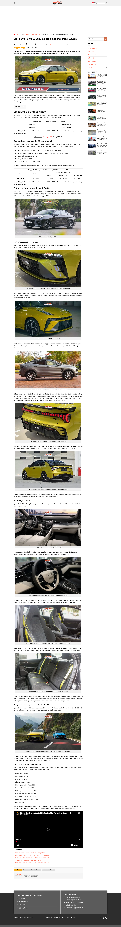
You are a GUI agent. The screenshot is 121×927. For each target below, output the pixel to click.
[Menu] (15, 3)
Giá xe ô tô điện (92, 61)
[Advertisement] (60, 18)
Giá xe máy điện (92, 55)
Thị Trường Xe (78, 902)
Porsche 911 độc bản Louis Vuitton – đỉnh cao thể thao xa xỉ (102, 124)
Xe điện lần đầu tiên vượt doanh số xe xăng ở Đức (30, 853)
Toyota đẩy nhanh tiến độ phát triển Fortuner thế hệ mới (101, 82)
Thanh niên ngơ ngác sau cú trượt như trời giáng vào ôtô (102, 131)
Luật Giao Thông (93, 64)
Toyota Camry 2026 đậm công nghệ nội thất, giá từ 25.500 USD (102, 145)
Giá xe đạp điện (92, 48)
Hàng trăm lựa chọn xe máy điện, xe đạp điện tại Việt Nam (32, 862)
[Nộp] (105, 39)
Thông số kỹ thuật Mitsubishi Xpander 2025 (28, 860)
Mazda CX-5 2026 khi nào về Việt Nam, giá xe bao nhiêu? (32, 857)
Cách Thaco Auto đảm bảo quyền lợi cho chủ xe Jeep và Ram (102, 117)
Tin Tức (62, 44)
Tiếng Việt (96, 3)
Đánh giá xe (50, 44)
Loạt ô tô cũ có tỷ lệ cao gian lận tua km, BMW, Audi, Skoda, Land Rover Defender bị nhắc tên (102, 110)
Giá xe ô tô (26, 34)
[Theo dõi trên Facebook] (101, 918)
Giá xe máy (91, 51)
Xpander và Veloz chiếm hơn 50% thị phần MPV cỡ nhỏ (102, 138)
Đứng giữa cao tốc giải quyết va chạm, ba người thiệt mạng (102, 152)
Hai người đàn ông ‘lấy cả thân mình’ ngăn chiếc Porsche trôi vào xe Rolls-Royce (102, 103)
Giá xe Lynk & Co (35, 34)
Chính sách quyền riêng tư (74, 908)
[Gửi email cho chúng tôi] (103, 918)
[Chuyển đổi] (106, 58)
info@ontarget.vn (75, 900)
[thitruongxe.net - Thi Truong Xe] (57, 3)
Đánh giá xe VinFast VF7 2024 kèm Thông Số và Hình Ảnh (32, 855)
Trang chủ (18, 34)
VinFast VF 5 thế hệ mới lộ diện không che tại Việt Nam (101, 89)
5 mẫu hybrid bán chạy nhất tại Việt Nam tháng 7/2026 (102, 96)
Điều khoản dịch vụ (72, 905)
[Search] (106, 3)
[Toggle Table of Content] (23, 107)
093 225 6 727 (76, 897)
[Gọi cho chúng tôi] (106, 918)
